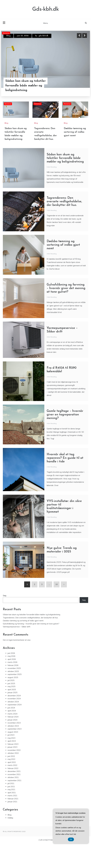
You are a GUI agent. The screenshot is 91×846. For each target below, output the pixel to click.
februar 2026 (13, 668)
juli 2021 (11, 786)
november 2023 (14, 725)
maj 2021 (11, 792)
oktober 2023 (13, 728)
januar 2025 (12, 695)
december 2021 (14, 774)
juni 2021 (11, 789)
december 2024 (14, 698)
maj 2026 (11, 659)
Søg (4, 598)
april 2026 (12, 662)
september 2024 (14, 707)
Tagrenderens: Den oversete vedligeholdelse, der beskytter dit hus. (29, 86)
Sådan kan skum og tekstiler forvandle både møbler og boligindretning (65, 161)
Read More (80, 86)
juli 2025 (11, 683)
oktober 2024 (13, 704)
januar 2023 (12, 750)
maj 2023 (11, 741)
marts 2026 (12, 665)
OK (71, 839)
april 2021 (12, 795)
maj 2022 (11, 762)
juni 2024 (11, 710)
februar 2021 (13, 801)
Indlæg (10, 820)
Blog (8, 36)
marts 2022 (12, 768)
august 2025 (13, 680)
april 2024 (12, 713)
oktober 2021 (13, 780)
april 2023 (12, 743)
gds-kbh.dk (42, 36)
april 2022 (12, 765)
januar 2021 (12, 804)
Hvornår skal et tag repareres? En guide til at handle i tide (65, 460)
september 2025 (14, 677)
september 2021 (14, 783)
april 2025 (12, 692)
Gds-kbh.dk (45, 9)
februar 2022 (13, 771)
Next (84, 35)
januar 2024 (12, 722)
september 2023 (14, 731)
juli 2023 (11, 737)
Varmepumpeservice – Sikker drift (17, 629)
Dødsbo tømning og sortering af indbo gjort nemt (75, 134)
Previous (79, 35)
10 (56, 587)
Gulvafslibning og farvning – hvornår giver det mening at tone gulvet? (66, 291)
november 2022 (14, 753)
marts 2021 (12, 798)
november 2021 (14, 777)
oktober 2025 (13, 674)
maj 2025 (11, 689)
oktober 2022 (13, 756)
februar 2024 (13, 719)
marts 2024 (12, 716)
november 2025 (14, 671)
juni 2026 (11, 656)
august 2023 (13, 734)
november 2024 (14, 701)
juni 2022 (11, 759)
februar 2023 (13, 747)
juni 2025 (11, 686)
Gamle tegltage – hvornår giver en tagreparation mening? (65, 417)
